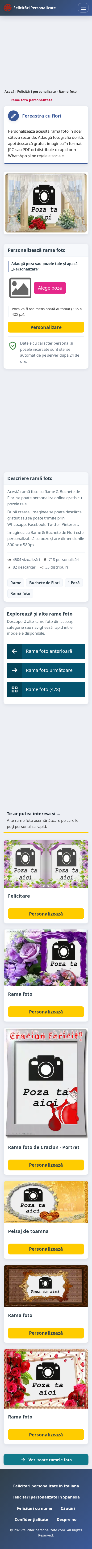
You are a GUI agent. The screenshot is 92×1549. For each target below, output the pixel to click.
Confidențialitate (31, 1519)
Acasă (9, 91)
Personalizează (46, 914)
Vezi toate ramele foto (50, 1459)
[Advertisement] (46, 52)
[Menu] (83, 8)
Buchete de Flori (44, 582)
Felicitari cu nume (34, 1508)
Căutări (68, 1508)
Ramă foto (20, 593)
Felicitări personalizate (36, 91)
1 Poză (74, 582)
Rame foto (68, 91)
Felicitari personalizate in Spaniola (46, 1497)
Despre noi (67, 1519)
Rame (15, 582)
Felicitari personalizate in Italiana (46, 1486)
